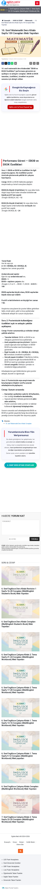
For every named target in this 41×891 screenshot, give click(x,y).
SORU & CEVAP (18, 20)
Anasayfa (7, 20)
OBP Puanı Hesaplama (11, 866)
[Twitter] (6, 63)
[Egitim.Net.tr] (10, 3)
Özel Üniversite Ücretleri (11, 863)
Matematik (28, 20)
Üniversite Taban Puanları (12, 880)
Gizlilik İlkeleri (30, 842)
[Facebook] (2, 63)
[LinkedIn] (9, 63)
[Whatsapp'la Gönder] (12, 63)
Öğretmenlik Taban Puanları (12, 873)
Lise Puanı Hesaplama (11, 870)
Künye (15, 842)
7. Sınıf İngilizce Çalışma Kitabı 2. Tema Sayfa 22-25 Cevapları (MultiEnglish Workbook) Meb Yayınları (24, 10)
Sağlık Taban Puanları (10, 877)
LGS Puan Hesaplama (10, 860)
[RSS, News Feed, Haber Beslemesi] (20, 851)
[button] (30, 63)
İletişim (21, 842)
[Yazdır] (15, 63)
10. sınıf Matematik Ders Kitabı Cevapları (18, 423)
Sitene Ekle (20, 844)
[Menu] (37, 3)
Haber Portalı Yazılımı (11, 888)
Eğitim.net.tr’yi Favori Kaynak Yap (20, 107)
